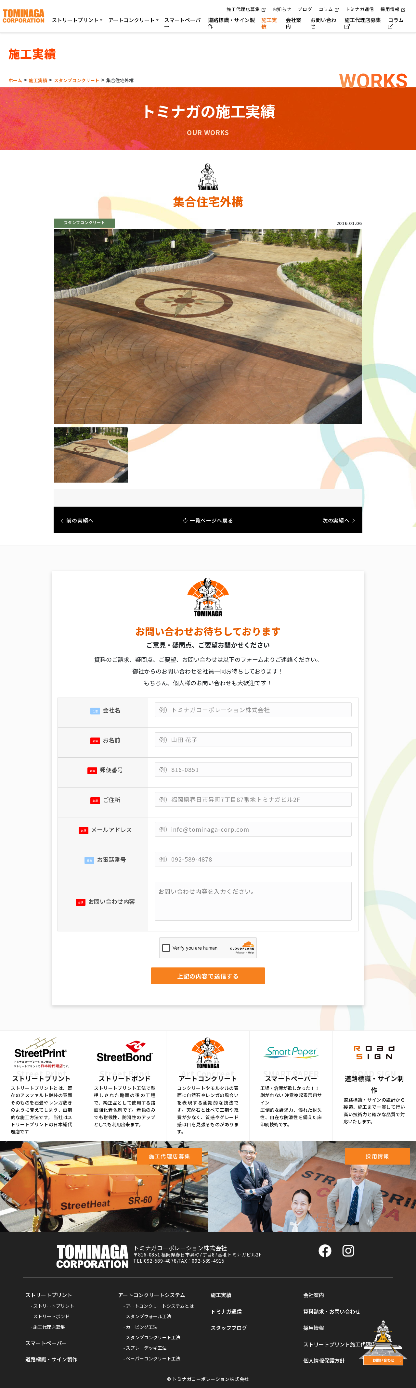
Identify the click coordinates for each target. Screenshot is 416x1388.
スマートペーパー (182, 23)
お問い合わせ (323, 23)
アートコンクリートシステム (151, 1295)
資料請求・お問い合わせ (331, 1311)
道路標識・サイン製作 (231, 23)
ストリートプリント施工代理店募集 (344, 1344)
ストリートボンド (51, 1316)
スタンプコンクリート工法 (153, 1337)
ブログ (305, 9)
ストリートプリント (48, 1295)
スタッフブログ (229, 1327)
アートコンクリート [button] (131, 20)
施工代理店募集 (243, 9)
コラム (326, 9)
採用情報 (390, 9)
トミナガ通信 (359, 9)
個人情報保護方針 (324, 1360)
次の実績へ (336, 520)
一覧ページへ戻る (210, 520)
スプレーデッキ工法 (146, 1347)
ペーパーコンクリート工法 (153, 1358)
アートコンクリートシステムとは (160, 1306)
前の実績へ (79, 520)
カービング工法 (142, 1327)
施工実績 (269, 23)
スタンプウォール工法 (148, 1316)
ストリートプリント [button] (75, 20)
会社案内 (293, 23)
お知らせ (282, 9)
